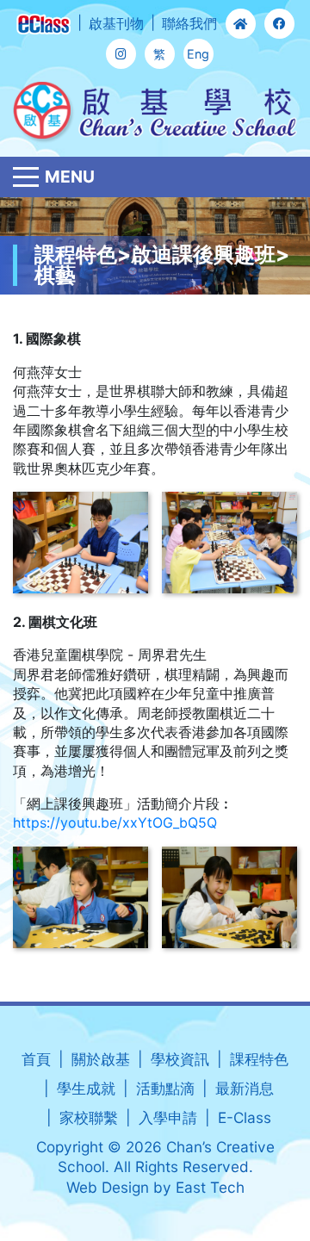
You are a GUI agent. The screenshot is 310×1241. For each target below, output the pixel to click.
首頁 (36, 1059)
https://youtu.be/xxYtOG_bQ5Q (115, 822)
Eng (198, 54)
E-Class (244, 1117)
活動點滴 (165, 1088)
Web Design (107, 1187)
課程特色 (259, 1059)
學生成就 (86, 1088)
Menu (70, 176)
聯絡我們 (189, 23)
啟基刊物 (116, 23)
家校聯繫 (88, 1117)
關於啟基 (100, 1059)
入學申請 (168, 1117)
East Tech (210, 1187)
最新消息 (244, 1088)
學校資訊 (180, 1059)
